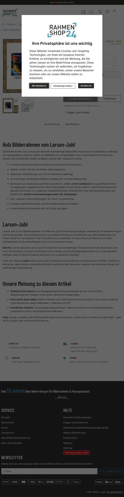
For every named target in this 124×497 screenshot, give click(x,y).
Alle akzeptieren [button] (39, 86)
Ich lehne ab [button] (86, 86)
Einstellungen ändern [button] (63, 86)
